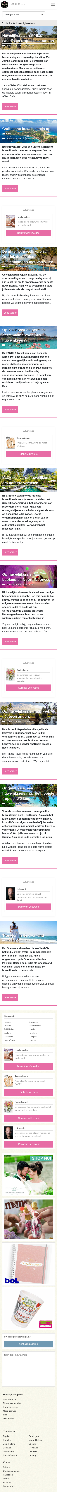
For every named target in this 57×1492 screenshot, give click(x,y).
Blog (5, 1414)
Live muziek (8, 1418)
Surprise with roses (28, 687)
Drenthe (7, 1026)
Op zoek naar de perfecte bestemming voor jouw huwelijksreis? (24, 335)
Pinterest (7, 1482)
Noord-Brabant (10, 1040)
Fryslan (7, 1022)
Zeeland (7, 1033)
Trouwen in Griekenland (23, 935)
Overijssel (33, 1037)
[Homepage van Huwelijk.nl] (4, 4)
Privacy (6, 1467)
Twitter (6, 1478)
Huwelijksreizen (10, 1407)
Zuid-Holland (9, 1029)
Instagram (8, 1486)
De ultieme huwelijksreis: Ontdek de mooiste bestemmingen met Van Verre (27, 256)
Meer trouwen (9, 1411)
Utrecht (32, 1029)
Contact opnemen (11, 1471)
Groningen (33, 1022)
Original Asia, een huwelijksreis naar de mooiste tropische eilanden (28, 793)
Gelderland (8, 1037)
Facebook (8, 1475)
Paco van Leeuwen (28, 906)
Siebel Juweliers (29, 454)
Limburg (32, 1040)
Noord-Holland (35, 1026)
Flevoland (33, 1033)
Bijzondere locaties (12, 1403)
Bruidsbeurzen (10, 1399)
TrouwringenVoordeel (28, 233)
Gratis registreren (28, 1344)
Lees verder (10, 106)
